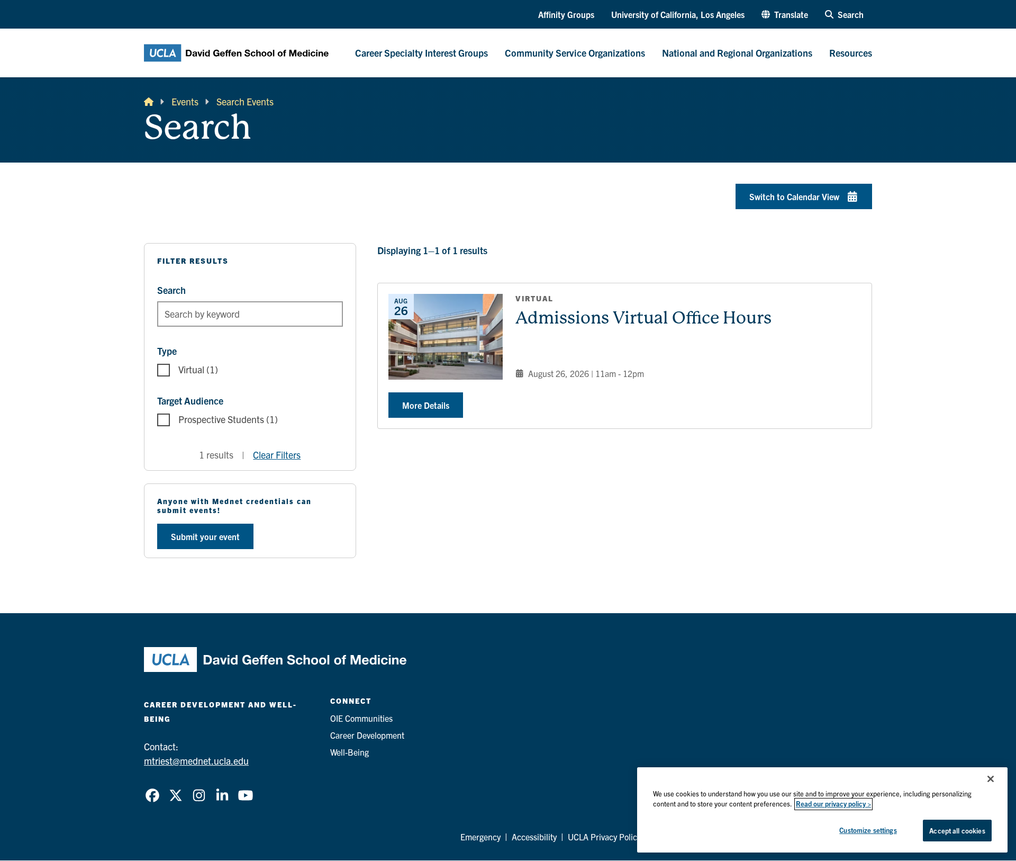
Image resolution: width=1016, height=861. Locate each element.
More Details (425, 405)
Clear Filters (277, 455)
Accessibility (534, 836)
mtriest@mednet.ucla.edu (196, 761)
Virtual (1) (198, 369)
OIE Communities (361, 718)
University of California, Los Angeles (678, 14)
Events (184, 101)
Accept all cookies (957, 830)
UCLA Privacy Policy (604, 836)
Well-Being (349, 752)
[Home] (148, 101)
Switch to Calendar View (794, 196)
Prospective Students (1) (228, 419)
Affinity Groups (566, 14)
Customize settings (867, 830)
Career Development (367, 735)
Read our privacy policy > (833, 804)
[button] (785, 14)
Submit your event (205, 536)
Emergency (480, 836)
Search (171, 290)
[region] (822, 810)
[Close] (990, 779)
